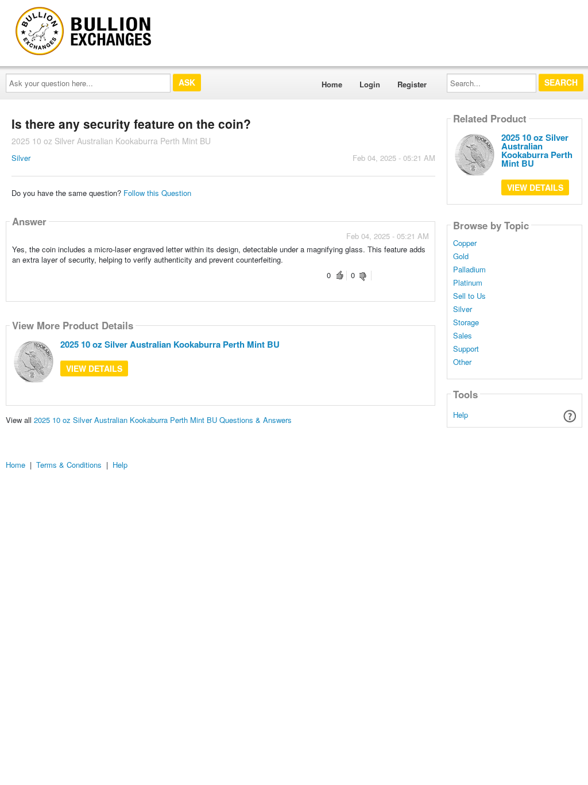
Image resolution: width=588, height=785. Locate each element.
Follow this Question (157, 192)
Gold (461, 256)
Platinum (467, 283)
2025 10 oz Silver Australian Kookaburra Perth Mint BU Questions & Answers (163, 419)
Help (460, 414)
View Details (94, 368)
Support (466, 349)
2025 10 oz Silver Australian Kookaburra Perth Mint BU (170, 344)
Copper (465, 243)
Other (462, 362)
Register (412, 84)
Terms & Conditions (69, 464)
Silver (20, 157)
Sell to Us (469, 296)
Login (369, 84)
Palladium (469, 269)
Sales (462, 336)
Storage (466, 322)
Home (332, 84)
